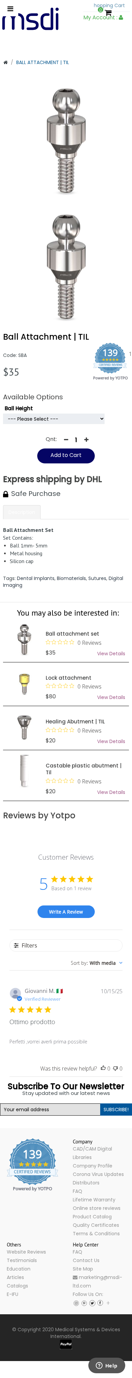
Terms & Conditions (96, 1233)
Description (21, 512)
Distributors (86, 1182)
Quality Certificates (96, 1225)
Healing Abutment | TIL (75, 721)
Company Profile (92, 1165)
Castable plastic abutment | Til (84, 769)
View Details (111, 653)
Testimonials (22, 1260)
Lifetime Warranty (94, 1199)
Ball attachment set (72, 633)
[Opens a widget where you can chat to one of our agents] (106, 1366)
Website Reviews (26, 1252)
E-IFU (12, 1294)
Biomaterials (71, 578)
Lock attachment (68, 677)
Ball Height (19, 408)
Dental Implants (35, 578)
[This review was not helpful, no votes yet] (115, 1068)
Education (18, 1268)
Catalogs (17, 1285)
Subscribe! (116, 1109)
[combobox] (97, 963)
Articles (15, 1277)
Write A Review (66, 911)
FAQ (77, 1191)
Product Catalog (92, 1216)
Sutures (97, 578)
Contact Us (86, 1260)
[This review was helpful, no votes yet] (103, 1068)
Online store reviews (96, 1208)
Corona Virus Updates (98, 1174)
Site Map (83, 1268)
